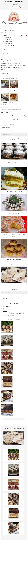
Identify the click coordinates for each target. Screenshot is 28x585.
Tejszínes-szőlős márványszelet (14, 191)
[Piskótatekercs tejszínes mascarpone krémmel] (7, 373)
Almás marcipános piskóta (14, 259)
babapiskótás (10, 109)
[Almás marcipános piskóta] (14, 257)
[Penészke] (7, 346)
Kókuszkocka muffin (14, 162)
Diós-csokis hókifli (14, 213)
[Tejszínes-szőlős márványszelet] (14, 189)
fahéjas (14, 109)
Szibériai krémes (6, 306)
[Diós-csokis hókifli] (14, 210)
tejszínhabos (18, 109)
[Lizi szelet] (7, 360)
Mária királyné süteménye (9, 315)
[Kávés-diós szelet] (7, 415)
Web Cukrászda (14, 17)
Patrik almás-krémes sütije (13, 89)
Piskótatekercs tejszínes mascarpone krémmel (13, 313)
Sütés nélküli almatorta (4, 89)
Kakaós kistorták (14, 139)
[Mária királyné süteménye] (7, 387)
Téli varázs (12, 102)
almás (6, 109)
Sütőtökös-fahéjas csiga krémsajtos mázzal (14, 235)
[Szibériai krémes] (7, 332)
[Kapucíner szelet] (7, 401)
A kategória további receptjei (14, 419)
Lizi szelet (5, 311)
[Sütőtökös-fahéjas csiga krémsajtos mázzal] (14, 232)
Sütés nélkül (8, 107)
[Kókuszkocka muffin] (14, 159)
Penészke (5, 308)
